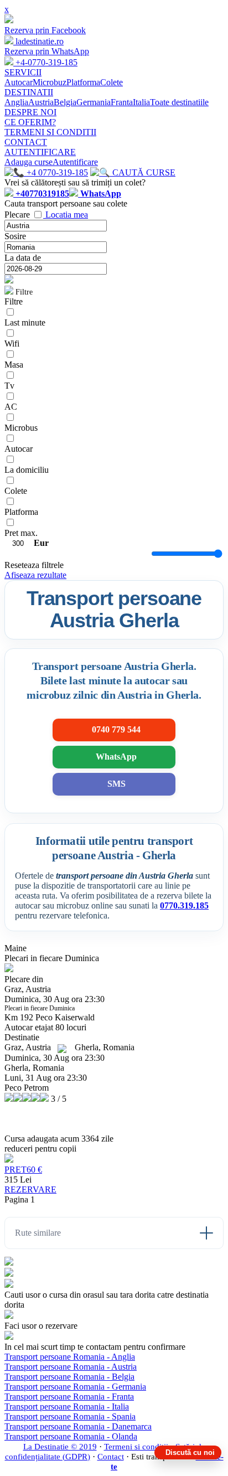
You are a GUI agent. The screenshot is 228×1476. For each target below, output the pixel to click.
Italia (141, 102)
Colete (111, 82)
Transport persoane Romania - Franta (69, 1396)
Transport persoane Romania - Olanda (70, 1436)
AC (10, 406)
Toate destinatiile (179, 102)
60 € (23, 1169)
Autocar (18, 82)
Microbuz (49, 82)
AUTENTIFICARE (40, 152)
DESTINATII (28, 92)
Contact (110, 1456)
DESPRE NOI (30, 112)
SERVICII (23, 72)
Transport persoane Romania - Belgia (69, 1376)
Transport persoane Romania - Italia (66, 1406)
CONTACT (25, 142)
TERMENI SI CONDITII (50, 132)
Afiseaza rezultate (35, 575)
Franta (122, 102)
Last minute (24, 322)
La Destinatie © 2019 (60, 1446)
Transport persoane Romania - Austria (70, 1366)
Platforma (83, 82)
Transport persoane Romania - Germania (75, 1386)
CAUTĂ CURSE (142, 172)
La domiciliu (26, 469)
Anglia (16, 102)
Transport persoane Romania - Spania (70, 1416)
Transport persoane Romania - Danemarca (78, 1426)
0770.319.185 (184, 905)
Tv (9, 385)
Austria (41, 102)
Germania (93, 102)
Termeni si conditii (136, 1446)
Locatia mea (66, 214)
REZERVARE (30, 1189)
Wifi (11, 343)
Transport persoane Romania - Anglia (69, 1356)
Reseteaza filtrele (34, 565)
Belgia (65, 102)
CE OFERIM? (30, 122)
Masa (13, 364)
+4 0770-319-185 (56, 172)
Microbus (21, 427)
